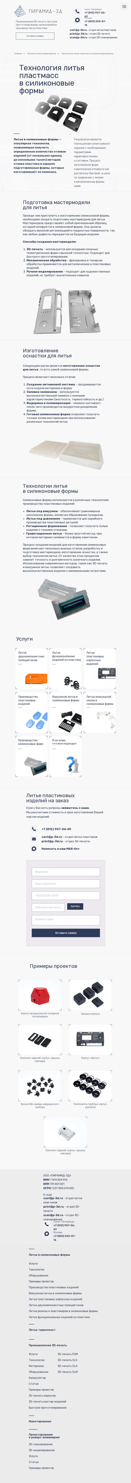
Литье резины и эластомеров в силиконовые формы (63, 1311)
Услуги (33, 1263)
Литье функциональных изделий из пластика (66, 656)
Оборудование (38, 1275)
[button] (35, 36)
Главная (18, 53)
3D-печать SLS (67, 1360)
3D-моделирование (42, 1450)
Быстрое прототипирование (48, 1407)
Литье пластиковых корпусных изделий (55, 1299)
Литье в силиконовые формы (41, 53)
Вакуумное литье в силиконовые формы (55, 1293)
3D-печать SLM (68, 1372)
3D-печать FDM (68, 1354)
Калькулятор (37, 1377)
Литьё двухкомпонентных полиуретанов (31, 656)
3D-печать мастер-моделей (47, 1401)
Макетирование (40, 1421)
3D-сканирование (41, 1444)
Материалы (36, 1366)
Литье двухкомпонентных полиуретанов (56, 1305)
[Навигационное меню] (124, 6)
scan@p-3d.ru (53, 1215)
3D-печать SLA (67, 1366)
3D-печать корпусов (42, 1395)
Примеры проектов (41, 1281)
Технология (36, 1269)
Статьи (34, 1383)
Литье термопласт (42, 1329)
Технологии (37, 1360)
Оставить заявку (66, 933)
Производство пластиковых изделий (28, 700)
